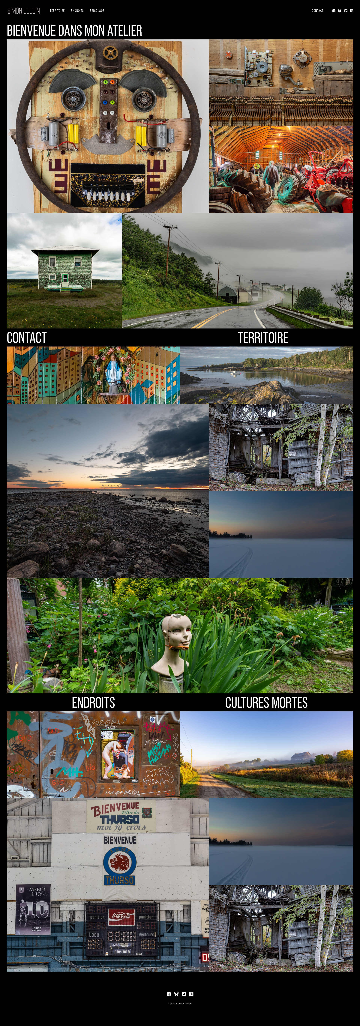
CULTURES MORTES (266, 702)
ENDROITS (93, 702)
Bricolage (97, 11)
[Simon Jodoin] (23, 10)
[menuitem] (57, 10)
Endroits (77, 11)
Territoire (57, 11)
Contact (317, 11)
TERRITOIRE (263, 337)
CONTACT (27, 337)
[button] (334, 10)
